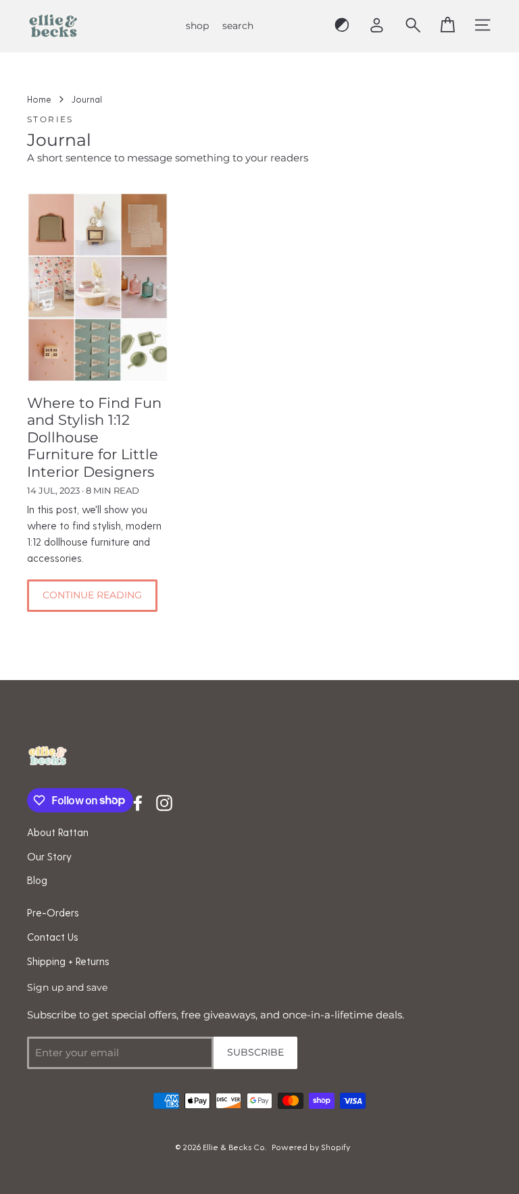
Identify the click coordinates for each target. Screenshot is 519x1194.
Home (39, 99)
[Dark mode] (342, 25)
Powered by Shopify (311, 1146)
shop (197, 25)
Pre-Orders (53, 912)
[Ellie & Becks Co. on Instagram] (164, 802)
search (237, 25)
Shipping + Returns (68, 961)
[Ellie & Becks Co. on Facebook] (138, 802)
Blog (37, 880)
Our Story (49, 856)
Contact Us (52, 937)
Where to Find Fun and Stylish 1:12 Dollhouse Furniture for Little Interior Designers (94, 437)
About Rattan (58, 832)
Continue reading (92, 595)
